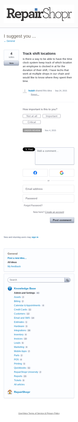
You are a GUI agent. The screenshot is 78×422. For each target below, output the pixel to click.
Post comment (62, 220)
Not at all (34, 116)
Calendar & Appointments (27, 305)
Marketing (19, 347)
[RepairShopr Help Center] (39, 14)
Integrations (20, 330)
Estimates (19, 322)
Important (53, 116)
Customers (19, 313)
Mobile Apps (20, 351)
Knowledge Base (25, 288)
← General (9, 41)
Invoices (18, 338)
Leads (17, 343)
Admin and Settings (24, 293)
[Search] (67, 279)
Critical (34, 122)
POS (16, 359)
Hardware (19, 326)
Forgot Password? (33, 205)
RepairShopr (22, 391)
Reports (18, 376)
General (13, 253)
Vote (11, 63)
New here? (48, 212)
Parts (16, 355)
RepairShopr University (26, 372)
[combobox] (36, 280)
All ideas (12, 262)
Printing (18, 363)
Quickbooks (20, 368)
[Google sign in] (61, 173)
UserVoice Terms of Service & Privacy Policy (39, 413)
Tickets (17, 380)
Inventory (18, 334)
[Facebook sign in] (35, 173)
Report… (35, 94)
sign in (35, 237)
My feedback (14, 266)
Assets (17, 297)
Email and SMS (22, 318)
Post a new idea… (17, 258)
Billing (17, 301)
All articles (19, 384)
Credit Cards (20, 309)
